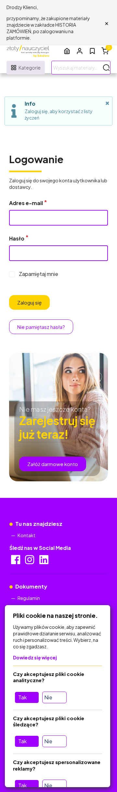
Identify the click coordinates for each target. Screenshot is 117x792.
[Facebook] (16, 562)
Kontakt (26, 535)
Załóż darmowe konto (52, 464)
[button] (79, 51)
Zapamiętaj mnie (38, 273)
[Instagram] (30, 562)
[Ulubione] (92, 51)
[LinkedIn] (44, 562)
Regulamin (29, 598)
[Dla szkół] (66, 51)
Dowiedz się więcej (35, 657)
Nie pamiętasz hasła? (41, 327)
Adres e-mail (26, 203)
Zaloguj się (29, 302)
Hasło (16, 238)
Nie (48, 697)
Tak (22, 697)
